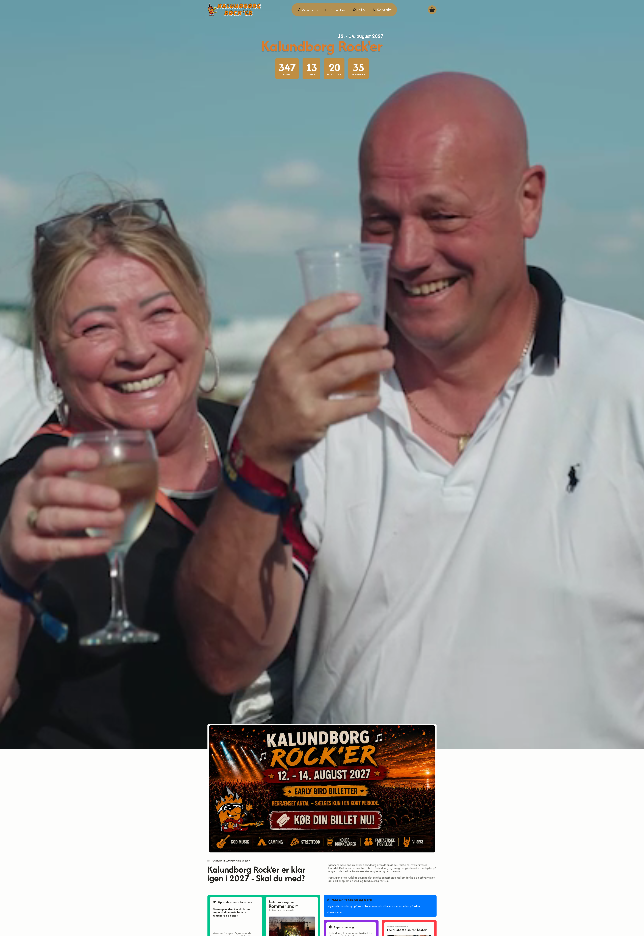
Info (360, 9)
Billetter (337, 10)
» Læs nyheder (334, 912)
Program (309, 10)
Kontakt (384, 9)
